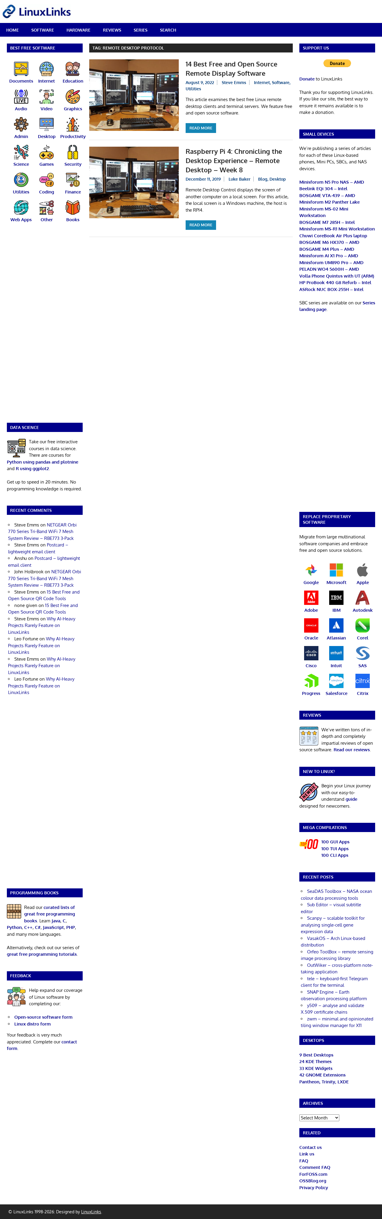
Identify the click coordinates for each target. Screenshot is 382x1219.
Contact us (310, 1147)
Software (42, 29)
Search (168, 29)
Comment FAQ (314, 1167)
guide (351, 799)
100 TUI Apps (335, 848)
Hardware (78, 29)
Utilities (193, 88)
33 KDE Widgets (315, 1068)
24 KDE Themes (315, 1061)
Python (14, 927)
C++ (28, 927)
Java (56, 921)
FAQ (303, 1161)
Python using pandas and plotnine (42, 462)
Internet (262, 82)
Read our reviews (352, 749)
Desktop (277, 179)
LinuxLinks (91, 1211)
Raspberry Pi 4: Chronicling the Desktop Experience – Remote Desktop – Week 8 (234, 160)
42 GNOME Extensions (322, 1075)
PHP (70, 927)
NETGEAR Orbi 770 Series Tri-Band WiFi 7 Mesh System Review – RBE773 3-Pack (42, 531)
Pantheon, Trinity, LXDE (324, 1082)
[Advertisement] (45, 326)
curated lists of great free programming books (49, 914)
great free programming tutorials (42, 954)
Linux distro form (32, 1024)
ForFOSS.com (313, 1174)
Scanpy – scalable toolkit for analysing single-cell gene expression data (333, 924)
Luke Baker (239, 179)
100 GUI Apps (335, 842)
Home (12, 29)
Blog (262, 179)
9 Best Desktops (316, 1055)
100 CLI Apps (334, 855)
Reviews (112, 29)
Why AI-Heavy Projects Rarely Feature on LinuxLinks (41, 625)
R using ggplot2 (32, 468)
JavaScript (53, 927)
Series (140, 29)
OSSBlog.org (312, 1181)
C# (38, 927)
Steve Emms (234, 82)
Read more (201, 128)
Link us (306, 1154)
